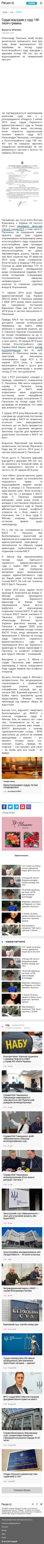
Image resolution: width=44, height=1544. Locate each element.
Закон (27, 1028)
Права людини (14, 1028)
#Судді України (8, 813)
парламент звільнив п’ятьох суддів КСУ (22, 228)
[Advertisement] (22, 86)
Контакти (5, 1527)
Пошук (4, 1537)
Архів (3, 1534)
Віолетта (11, 30)
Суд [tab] (7, 1025)
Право (4, 12)
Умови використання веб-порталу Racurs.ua (17, 1520)
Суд (11, 12)
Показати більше (22, 1490)
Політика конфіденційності (11, 1523)
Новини (31, 3)
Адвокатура (18, 1025)
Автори (4, 1530)
